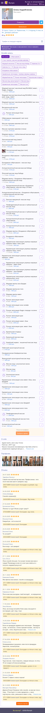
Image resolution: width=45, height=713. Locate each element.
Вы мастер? (17, 710)
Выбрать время (22, 433)
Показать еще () (22, 703)
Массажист (17, 12)
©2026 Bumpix (27, 710)
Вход (42, 4)
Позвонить (20, 22)
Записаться (22, 27)
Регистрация (33, 4)
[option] (7, 461)
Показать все (30, 449)
